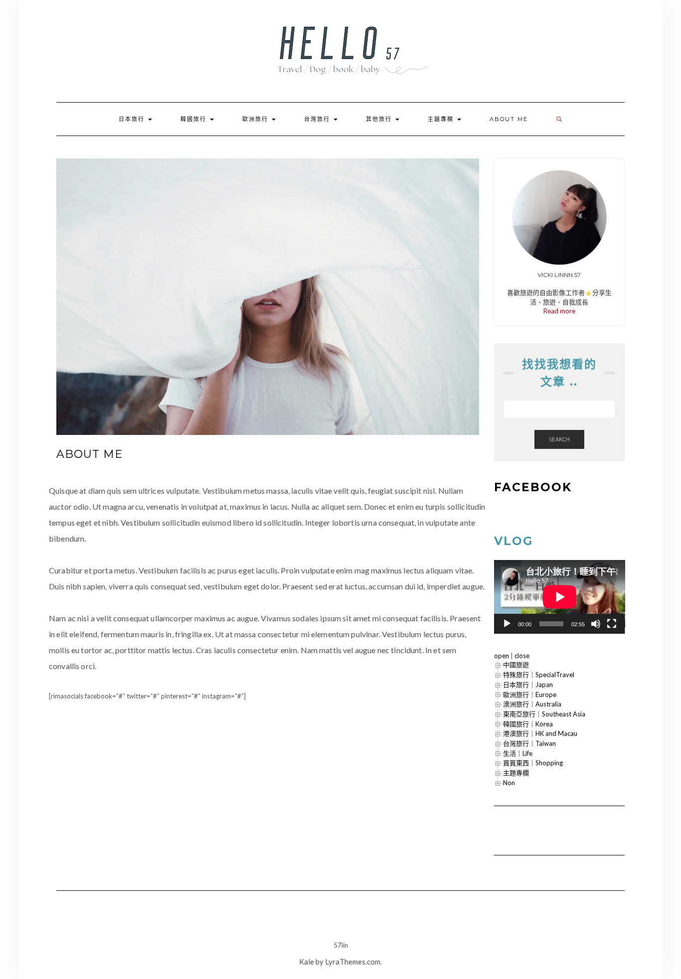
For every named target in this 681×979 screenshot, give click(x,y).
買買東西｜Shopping (533, 763)
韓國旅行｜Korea (528, 724)
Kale (306, 961)
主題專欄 (442, 119)
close (521, 656)
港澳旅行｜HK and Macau (540, 733)
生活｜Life (517, 753)
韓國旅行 (194, 119)
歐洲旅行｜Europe (529, 695)
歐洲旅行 (256, 119)
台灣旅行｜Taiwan (529, 743)
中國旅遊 (516, 665)
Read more (559, 311)
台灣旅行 (318, 119)
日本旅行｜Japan (528, 685)
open (501, 656)
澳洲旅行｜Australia (532, 704)
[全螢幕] (612, 624)
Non (509, 783)
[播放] (507, 624)
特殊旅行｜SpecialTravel (538, 675)
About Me (509, 119)
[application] (559, 597)
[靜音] (596, 624)
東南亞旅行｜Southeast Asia (544, 714)
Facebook (533, 487)
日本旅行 (133, 119)
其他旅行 (380, 119)
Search (559, 439)
